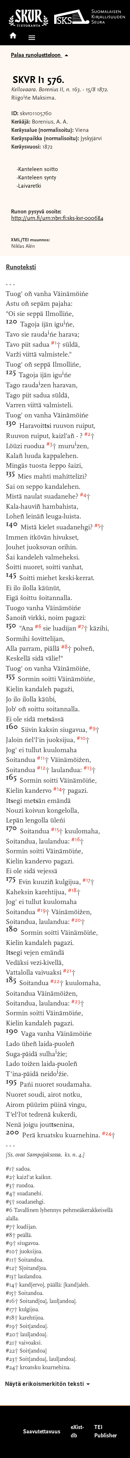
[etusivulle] (13, 33)
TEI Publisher (105, 1432)
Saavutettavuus (41, 1432)
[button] (30, 37)
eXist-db (77, 1432)
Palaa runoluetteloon (36, 55)
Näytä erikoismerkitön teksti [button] (44, 1383)
